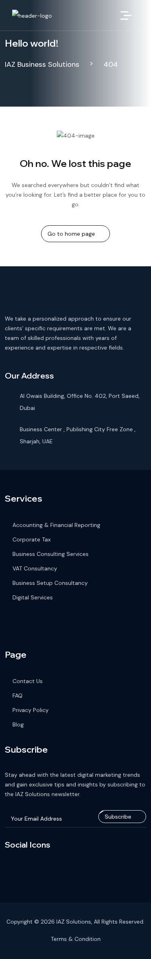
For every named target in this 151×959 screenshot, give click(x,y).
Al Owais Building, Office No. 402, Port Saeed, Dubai (80, 402)
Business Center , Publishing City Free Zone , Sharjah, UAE (78, 435)
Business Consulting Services (50, 554)
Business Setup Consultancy (50, 583)
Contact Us (27, 681)
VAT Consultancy (34, 568)
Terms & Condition (76, 939)
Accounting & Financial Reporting (56, 525)
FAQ (17, 695)
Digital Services (32, 597)
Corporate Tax (31, 539)
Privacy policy (30, 710)
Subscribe (118, 816)
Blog (18, 724)
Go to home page (71, 233)
